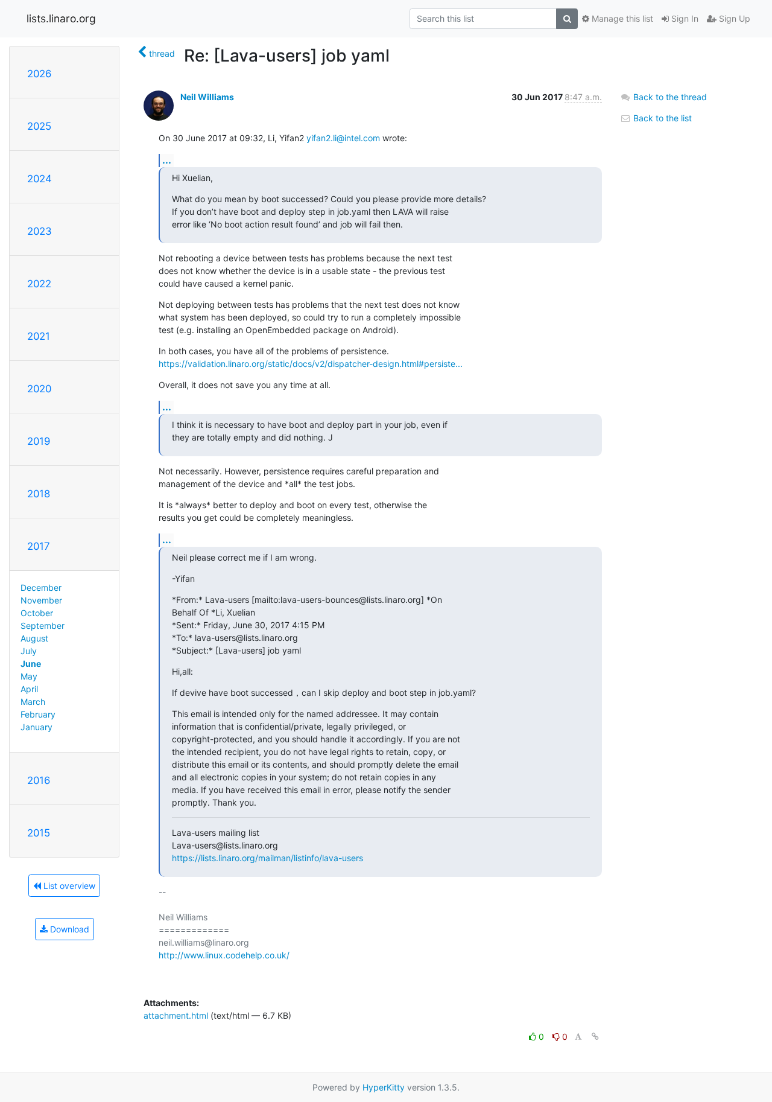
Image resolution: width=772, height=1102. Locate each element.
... (166, 160)
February (38, 714)
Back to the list (661, 118)
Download (68, 929)
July (29, 651)
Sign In (683, 18)
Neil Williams (207, 97)
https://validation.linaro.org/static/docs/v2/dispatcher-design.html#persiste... (311, 363)
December (41, 587)
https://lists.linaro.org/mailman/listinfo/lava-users (267, 858)
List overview (68, 886)
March (33, 701)
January (36, 727)
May (29, 676)
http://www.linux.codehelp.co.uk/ (224, 955)
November (41, 600)
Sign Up (733, 18)
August (34, 638)
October (37, 613)
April (29, 689)
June (31, 663)
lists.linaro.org (61, 18)
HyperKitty (383, 1087)
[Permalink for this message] (595, 1036)
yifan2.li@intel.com (343, 138)
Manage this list (621, 18)
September (43, 625)
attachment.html (176, 1015)
